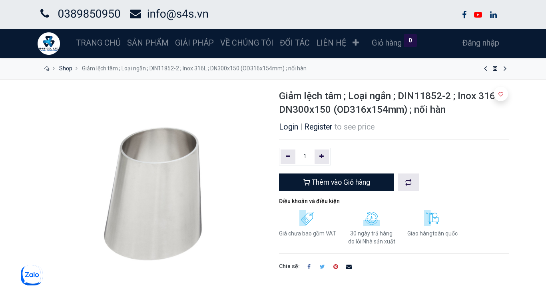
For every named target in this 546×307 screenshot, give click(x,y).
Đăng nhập (480, 43)
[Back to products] (495, 68)
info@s (164, 13)
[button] (355, 43)
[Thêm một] (322, 157)
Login (288, 127)
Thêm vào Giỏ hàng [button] (340, 182)
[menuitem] (98, 43)
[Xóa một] (288, 157)
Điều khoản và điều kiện (309, 201)
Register (318, 127)
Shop (65, 68)
